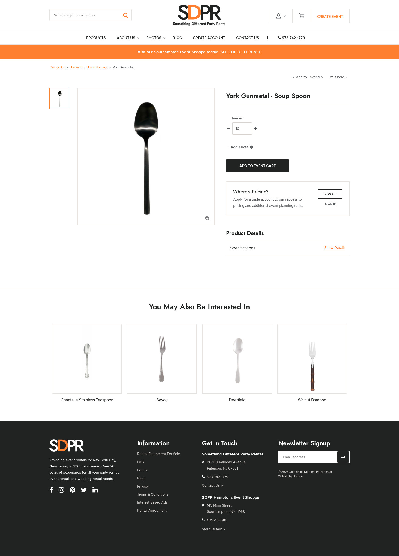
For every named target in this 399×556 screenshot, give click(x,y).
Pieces (237, 118)
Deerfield (237, 400)
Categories (57, 67)
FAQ (140, 461)
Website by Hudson (290, 476)
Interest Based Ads (152, 502)
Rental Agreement (152, 510)
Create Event (330, 16)
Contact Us (211, 485)
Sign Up (330, 194)
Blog (141, 478)
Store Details (212, 529)
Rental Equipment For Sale (158, 453)
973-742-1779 (293, 37)
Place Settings (98, 67)
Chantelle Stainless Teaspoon (87, 400)
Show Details (334, 248)
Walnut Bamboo (312, 400)
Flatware (76, 67)
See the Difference (240, 52)
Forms (142, 470)
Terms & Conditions (152, 494)
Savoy (162, 400)
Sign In (330, 203)
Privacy (143, 486)
